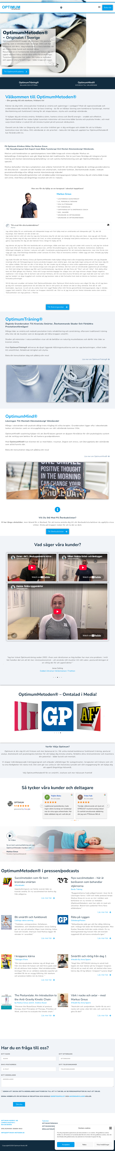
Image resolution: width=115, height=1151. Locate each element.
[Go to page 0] (71, 820)
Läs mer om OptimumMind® (95, 456)
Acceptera (66, 1144)
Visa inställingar (103, 1144)
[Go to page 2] (74, 820)
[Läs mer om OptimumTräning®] (109, 359)
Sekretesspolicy (58, 1096)
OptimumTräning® (29, 82)
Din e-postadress (8, 1064)
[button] (110, 1128)
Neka (84, 1144)
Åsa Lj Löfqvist (57, 796)
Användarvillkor (77, 1096)
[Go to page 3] (76, 820)
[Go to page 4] (78, 820)
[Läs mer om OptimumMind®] (109, 456)
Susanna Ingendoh (92, 796)
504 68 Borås (6, 1125)
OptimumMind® (86, 82)
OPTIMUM (19, 802)
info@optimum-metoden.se (12, 1133)
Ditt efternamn (65, 1054)
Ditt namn (5, 1054)
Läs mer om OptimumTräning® (94, 359)
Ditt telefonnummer (68, 1064)
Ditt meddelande (8, 1075)
